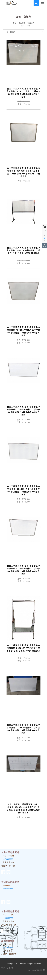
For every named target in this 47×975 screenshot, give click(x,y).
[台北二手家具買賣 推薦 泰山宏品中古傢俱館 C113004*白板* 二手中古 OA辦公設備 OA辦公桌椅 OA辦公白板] (23, 685)
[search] (36, 3)
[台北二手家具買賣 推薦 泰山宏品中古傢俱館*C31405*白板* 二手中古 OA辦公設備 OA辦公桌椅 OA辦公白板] (23, 450)
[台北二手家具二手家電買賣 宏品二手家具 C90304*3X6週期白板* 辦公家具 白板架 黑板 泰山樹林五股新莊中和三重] (23, 763)
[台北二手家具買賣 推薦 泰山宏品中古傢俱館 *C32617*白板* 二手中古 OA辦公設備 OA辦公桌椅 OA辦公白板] (23, 291)
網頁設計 (42, 970)
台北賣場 (21, 23)
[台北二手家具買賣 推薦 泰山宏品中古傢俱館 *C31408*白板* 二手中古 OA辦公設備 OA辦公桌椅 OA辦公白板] (23, 529)
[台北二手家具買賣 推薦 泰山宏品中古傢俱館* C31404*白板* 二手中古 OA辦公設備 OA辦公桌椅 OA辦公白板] (23, 370)
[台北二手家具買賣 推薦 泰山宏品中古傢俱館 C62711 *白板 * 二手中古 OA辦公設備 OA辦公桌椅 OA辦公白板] (23, 52)
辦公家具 (31, 23)
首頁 (14, 23)
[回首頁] (10, 3)
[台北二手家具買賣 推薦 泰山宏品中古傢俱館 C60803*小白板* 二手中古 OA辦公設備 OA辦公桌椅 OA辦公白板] (23, 132)
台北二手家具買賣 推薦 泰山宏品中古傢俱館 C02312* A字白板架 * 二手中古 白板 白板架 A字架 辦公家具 (23, 648)
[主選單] (42, 3)
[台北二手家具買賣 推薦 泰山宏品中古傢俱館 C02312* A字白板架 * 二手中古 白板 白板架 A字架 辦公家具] (23, 619)
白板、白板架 (25, 26)
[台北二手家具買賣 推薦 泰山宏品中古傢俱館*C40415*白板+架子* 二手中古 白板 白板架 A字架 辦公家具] (23, 211)
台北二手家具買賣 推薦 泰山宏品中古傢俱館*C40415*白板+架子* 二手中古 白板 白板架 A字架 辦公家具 (23, 250)
